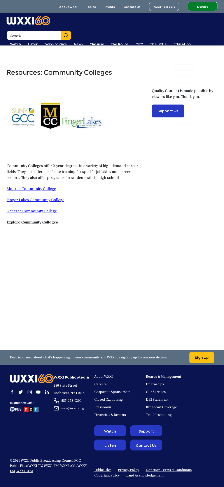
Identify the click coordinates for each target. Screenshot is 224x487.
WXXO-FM (24, 471)
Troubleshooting (159, 415)
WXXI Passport (164, 6)
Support (146, 430)
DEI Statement (157, 399)
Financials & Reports (110, 415)
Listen (110, 445)
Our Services (156, 392)
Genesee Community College (32, 211)
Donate (202, 6)
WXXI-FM (51, 466)
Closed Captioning (108, 399)
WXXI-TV (35, 466)
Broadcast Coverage (161, 407)
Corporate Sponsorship (112, 392)
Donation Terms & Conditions (169, 470)
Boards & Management (163, 377)
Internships (155, 384)
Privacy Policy (128, 470)
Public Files (102, 470)
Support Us (168, 110)
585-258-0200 (71, 401)
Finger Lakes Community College (35, 200)
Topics (91, 6)
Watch (110, 430)
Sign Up (202, 357)
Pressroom (102, 407)
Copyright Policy (107, 475)
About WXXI (68, 6)
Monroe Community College (31, 189)
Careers (100, 384)
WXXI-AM (68, 466)
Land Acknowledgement (145, 475)
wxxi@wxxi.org (72, 408)
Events (110, 6)
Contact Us (132, 6)
